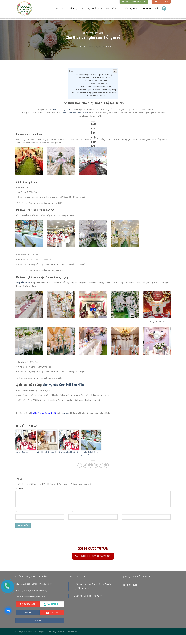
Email (71, 512)
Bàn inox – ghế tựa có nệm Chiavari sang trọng (98, 89)
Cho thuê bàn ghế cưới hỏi (68, 452)
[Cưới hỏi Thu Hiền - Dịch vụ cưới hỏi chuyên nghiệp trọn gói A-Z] (29, 9)
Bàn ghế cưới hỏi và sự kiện (47, 452)
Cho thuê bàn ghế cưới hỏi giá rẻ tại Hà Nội (93, 74)
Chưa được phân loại (93, 33)
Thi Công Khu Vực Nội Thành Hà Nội (31, 590)
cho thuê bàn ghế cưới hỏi (63, 109)
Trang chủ (58, 8)
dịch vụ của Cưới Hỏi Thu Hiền (63, 385)
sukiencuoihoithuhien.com (70, 631)
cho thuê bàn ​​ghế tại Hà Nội (75, 112)
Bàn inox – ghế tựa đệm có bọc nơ (98, 86)
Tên (17, 512)
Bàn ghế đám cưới (22, 452)
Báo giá (110, 8)
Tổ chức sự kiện (128, 8)
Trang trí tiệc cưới (129, 585)
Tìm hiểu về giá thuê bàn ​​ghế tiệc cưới (90, 453)
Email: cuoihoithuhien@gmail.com (30, 596)
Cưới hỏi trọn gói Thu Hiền (88, 596)
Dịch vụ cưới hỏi (91, 8)
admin (108, 47)
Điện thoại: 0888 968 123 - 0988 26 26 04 (33, 584)
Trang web (126, 512)
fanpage (65, 413)
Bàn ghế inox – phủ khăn (97, 81)
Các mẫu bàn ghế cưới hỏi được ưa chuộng (96, 77)
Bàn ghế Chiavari (23, 282)
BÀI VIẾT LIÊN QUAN (98, 96)
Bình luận (19, 488)
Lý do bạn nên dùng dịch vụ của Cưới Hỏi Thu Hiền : (96, 92)
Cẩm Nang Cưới (149, 8)
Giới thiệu (73, 8)
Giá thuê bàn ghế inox (99, 84)
